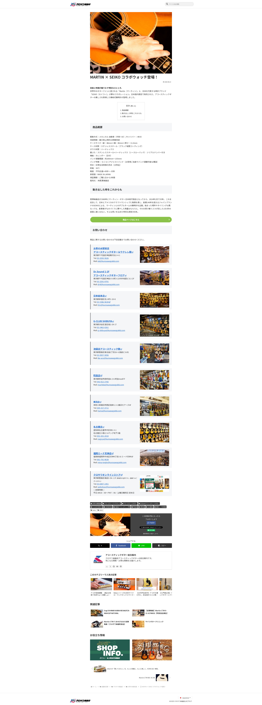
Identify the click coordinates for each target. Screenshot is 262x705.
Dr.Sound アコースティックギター (149, 503)
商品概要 (125, 110)
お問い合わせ (127, 116)
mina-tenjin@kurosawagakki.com (112, 462)
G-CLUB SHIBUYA (97, 507)
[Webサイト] (107, 566)
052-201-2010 (103, 436)
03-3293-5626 (103, 258)
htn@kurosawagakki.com (109, 305)
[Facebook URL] (113, 566)
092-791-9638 (103, 459)
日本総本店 (109, 507)
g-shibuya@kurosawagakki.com (111, 330)
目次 (128, 105)
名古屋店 (150, 507)
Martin (94, 510)
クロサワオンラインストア (106, 474)
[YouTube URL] (117, 566)
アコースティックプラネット (112, 503)
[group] (101, 587)
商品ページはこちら (131, 219)
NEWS (101, 510)
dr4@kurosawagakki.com (108, 284)
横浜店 (142, 507)
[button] (167, 4)
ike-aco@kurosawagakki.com (110, 358)
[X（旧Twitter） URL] (110, 566)
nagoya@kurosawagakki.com (110, 439)
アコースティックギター (130, 503)
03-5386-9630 (103, 302)
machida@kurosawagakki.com (111, 384)
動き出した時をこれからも (132, 113)
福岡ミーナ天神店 (102, 453)
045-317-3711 (103, 408)
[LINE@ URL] (120, 566)
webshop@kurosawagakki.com (111, 486)
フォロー (152, 523)
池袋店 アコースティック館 (122, 507)
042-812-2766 (103, 381)
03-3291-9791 (103, 281)
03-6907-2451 (103, 484)
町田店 (96, 375)
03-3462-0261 (103, 327)
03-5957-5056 (103, 355)
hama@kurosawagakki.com (109, 410)
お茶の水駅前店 (96, 503)
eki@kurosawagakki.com (108, 261)
